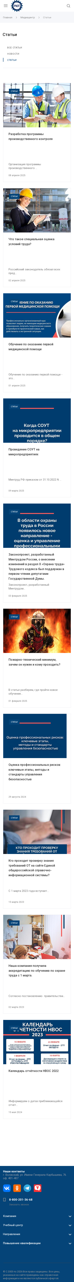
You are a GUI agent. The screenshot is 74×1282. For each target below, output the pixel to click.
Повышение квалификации (22, 1243)
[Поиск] (68, 6)
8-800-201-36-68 (20, 1199)
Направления (11, 1234)
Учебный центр (13, 1225)
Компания (9, 1216)
